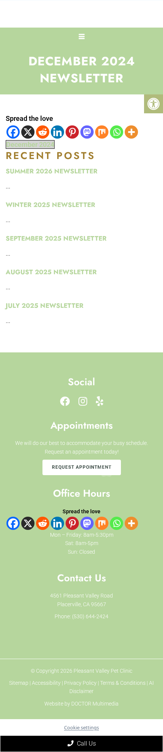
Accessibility (46, 683)
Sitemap (18, 683)
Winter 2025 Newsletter (50, 204)
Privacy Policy (81, 683)
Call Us (85, 743)
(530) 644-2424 (90, 616)
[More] (131, 132)
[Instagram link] (83, 401)
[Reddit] (42, 132)
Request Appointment (81, 467)
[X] (27, 132)
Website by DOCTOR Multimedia (81, 704)
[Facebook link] (65, 401)
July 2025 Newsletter (44, 305)
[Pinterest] (72, 132)
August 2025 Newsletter (51, 271)
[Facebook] (13, 132)
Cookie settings (81, 727)
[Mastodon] (87, 132)
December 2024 (30, 144)
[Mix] (101, 132)
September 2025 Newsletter (56, 238)
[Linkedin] (57, 132)
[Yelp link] (99, 401)
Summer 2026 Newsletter (51, 171)
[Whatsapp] (116, 132)
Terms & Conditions (123, 683)
